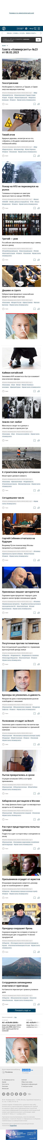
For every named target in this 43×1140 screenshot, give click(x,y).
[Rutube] (20, 1094)
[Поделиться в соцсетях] (38, 104)
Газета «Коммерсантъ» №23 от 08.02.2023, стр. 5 (17, 889)
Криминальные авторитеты (11, 604)
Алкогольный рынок (26, 251)
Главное (13, 100)
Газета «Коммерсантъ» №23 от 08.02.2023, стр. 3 (17, 551)
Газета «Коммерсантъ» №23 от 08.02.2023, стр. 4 (17, 705)
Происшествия (7, 707)
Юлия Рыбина (33, 787)
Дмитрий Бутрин (16, 387)
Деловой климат (17, 482)
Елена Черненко (31, 149)
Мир (35, 93)
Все (15, 1017)
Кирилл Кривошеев (21, 97)
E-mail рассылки (27, 1086)
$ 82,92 (9, 33)
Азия (13, 385)
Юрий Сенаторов (17, 738)
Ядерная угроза (8, 149)
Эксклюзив (13, 152)
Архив (4, 1082)
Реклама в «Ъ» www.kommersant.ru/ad (21, 13)
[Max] (24, 1094)
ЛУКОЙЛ (5, 202)
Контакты (5, 1084)
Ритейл (36, 251)
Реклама (5, 1086)
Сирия (5, 97)
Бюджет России (16, 302)
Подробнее (13, 1125)
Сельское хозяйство (23, 434)
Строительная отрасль (10, 484)
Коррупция (6, 738)
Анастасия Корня (23, 606)
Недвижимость (28, 482)
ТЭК (32, 202)
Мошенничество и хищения (22, 707)
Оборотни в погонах (20, 787)
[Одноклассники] (16, 1094)
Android (24, 1080)
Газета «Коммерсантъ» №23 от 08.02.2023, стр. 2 (17, 300)
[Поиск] (35, 28)
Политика (37, 551)
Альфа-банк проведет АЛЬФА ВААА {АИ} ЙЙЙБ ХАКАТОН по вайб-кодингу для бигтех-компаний (11, 1028)
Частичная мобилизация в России (19, 945)
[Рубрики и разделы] (38, 28)
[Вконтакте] (7, 1094)
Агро (13, 434)
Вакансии (5, 1088)
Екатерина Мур (19, 149)
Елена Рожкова (29, 554)
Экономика (6, 302)
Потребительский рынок (10, 251)
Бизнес (36, 199)
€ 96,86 (15, 33)
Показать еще (21, 1010)
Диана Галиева (28, 302)
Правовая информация (29, 1084)
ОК (38, 40)
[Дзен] (12, 1094)
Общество (6, 655)
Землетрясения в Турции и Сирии (25, 95)
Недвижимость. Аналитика (31, 655)
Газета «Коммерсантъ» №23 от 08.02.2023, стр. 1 (17, 93)
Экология (33, 998)
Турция (11, 97)
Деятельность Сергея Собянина (13, 554)
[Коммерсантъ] (4, 28)
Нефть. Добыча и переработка (19, 202)
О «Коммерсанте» (8, 1080)
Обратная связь (27, 1082)
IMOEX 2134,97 (30, 33)
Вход (31, 28)
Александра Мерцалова (10, 658)
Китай (18, 385)
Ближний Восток (8, 95)
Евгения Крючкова (24, 484)
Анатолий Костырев (9, 253)
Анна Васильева (8, 1000)
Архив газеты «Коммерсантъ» (27, 100)
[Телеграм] (3, 1094)
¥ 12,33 (22, 33)
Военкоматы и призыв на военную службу (27, 735)
